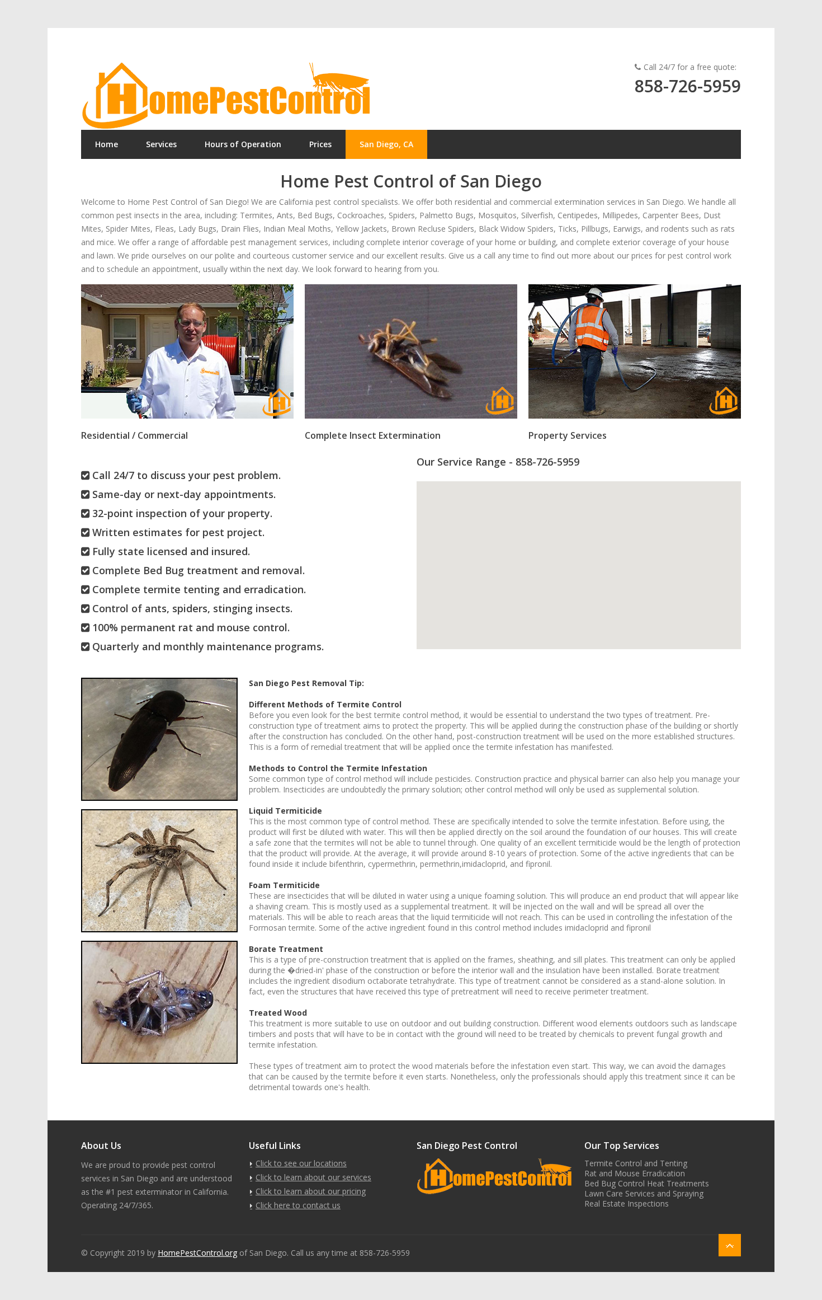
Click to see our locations (301, 1163)
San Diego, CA (386, 144)
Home (106, 144)
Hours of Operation (243, 144)
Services (161, 144)
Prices (320, 144)
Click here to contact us (298, 1205)
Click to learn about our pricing (311, 1191)
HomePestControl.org (197, 1252)
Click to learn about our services (313, 1177)
